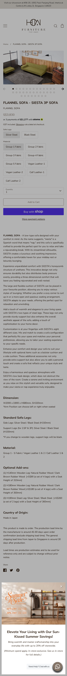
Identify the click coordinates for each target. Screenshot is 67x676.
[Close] (61, 586)
